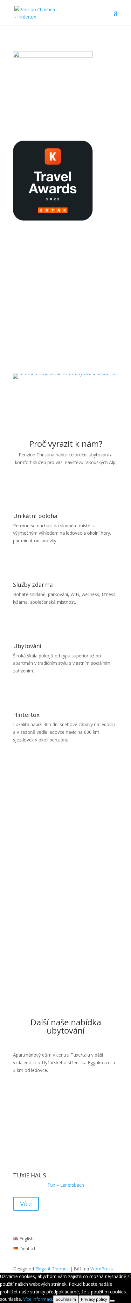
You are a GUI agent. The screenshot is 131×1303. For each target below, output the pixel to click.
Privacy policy (94, 1299)
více (65, 356)
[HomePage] (65, 373)
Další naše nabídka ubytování (65, 1027)
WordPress (101, 1269)
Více (26, 1203)
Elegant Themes (52, 1269)
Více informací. (38, 1299)
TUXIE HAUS (29, 1175)
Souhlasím (66, 1299)
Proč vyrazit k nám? (65, 444)
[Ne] (112, 1301)
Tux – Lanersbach (65, 1185)
